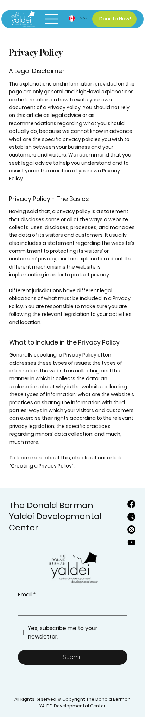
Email (27, 594)
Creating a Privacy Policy (41, 465)
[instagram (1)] (131, 529)
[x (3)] (131, 516)
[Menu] (50, 19)
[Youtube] (131, 542)
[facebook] (131, 504)
